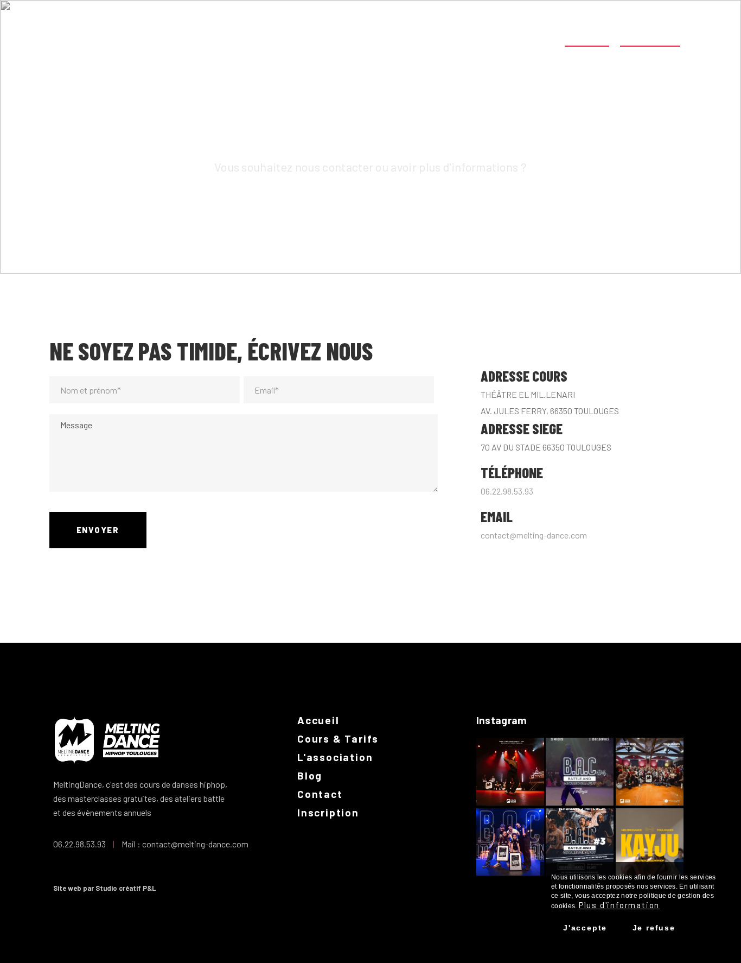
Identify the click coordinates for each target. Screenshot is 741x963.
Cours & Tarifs (398, 36)
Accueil (328, 36)
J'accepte (585, 927)
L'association (483, 36)
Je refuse (654, 927)
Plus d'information (619, 905)
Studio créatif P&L (125, 888)
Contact (587, 36)
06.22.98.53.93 (507, 491)
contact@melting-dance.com (534, 535)
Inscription (650, 36)
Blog (541, 36)
